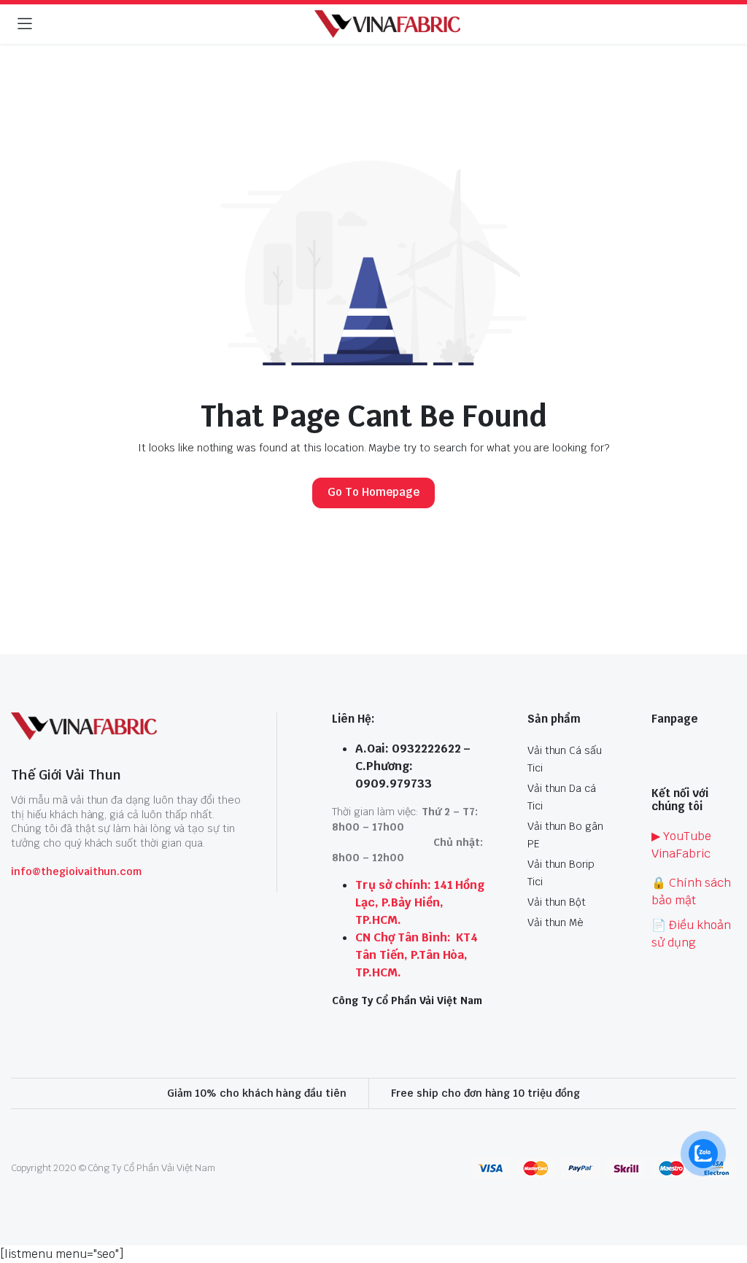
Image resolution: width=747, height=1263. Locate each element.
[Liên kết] (387, 24)
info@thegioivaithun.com (76, 871)
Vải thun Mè (555, 922)
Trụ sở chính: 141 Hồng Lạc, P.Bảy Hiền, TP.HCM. (419, 902)
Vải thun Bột (557, 902)
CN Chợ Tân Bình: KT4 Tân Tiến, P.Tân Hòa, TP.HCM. (416, 955)
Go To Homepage (373, 492)
